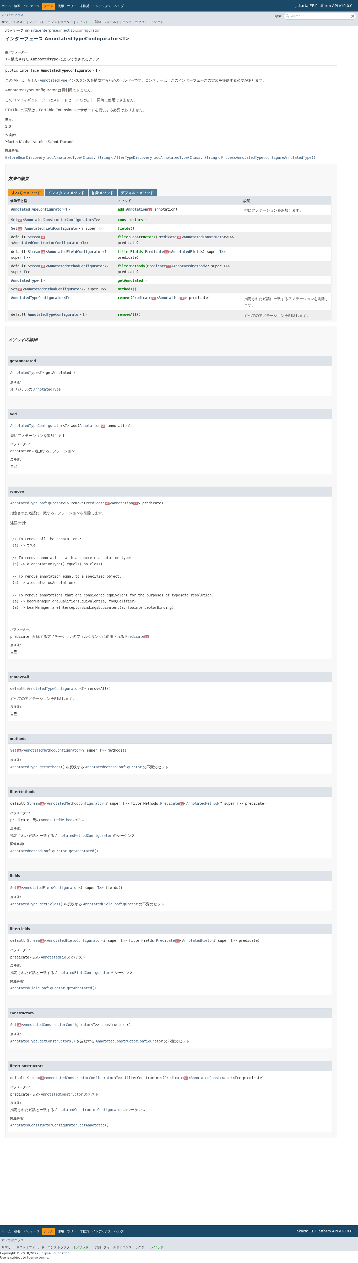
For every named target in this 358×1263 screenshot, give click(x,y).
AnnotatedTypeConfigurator (37, 209)
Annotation (138, 209)
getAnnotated (130, 280)
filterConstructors (136, 237)
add (121, 209)
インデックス (101, 6)
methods (125, 289)
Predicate (169, 237)
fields (124, 228)
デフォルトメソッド (137, 193)
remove (124, 298)
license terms (37, 1257)
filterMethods (131, 266)
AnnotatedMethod (189, 266)
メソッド (82, 22)
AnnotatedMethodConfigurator (76, 266)
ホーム (6, 6)
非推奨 (84, 6)
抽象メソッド (103, 193)
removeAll (127, 314)
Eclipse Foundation (54, 1253)
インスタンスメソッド (66, 193)
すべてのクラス (13, 15)
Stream (36, 237)
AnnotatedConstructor (205, 237)
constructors (130, 220)
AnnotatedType (24, 280)
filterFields (130, 252)
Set (16, 220)
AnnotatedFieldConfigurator (52, 228)
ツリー (72, 6)
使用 (61, 6)
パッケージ (31, 6)
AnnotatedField (185, 252)
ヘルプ (119, 6)
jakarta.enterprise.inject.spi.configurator (62, 30)
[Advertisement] (162, 1179)
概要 (17, 6)
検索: (279, 16)
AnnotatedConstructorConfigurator (58, 220)
